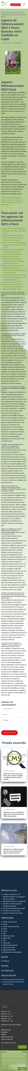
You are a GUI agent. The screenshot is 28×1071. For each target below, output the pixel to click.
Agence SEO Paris (8, 947)
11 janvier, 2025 (6, 43)
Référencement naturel (10, 922)
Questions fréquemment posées (13, 913)
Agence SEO (7, 938)
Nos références (7, 970)
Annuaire (4, 966)
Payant (5, 931)
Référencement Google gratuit (12, 952)
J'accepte (22, 1068)
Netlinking (6, 961)
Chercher (22, 1047)
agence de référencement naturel (12, 12)
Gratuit (5, 929)
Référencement (7, 918)
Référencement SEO (9, 950)
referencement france (8, 14)
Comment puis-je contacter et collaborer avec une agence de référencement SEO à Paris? (13, 287)
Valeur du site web (8, 975)
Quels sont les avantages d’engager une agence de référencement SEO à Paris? (15, 245)
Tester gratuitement (15, 4)
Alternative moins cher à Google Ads (14, 901)
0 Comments (18, 43)
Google (5, 924)
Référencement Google (10, 945)
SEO (4, 940)
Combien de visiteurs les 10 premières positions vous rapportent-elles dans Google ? (14, 897)
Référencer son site (9, 890)
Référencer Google (9, 936)
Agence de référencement (11, 926)
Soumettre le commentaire (9, 732)
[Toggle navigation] (24, 4)
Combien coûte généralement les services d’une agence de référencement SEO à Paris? (14, 252)
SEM (4, 933)
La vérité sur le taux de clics (11, 911)
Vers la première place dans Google (14, 908)
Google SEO (7, 943)
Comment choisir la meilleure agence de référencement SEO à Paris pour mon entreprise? (13, 238)
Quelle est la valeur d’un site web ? (13, 979)
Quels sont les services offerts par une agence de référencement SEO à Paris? (14, 231)
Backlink (4, 957)
